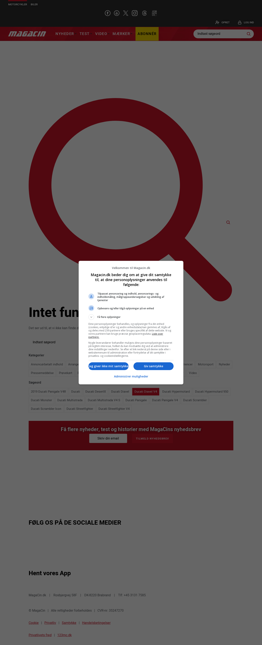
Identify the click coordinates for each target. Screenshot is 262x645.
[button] (131, 317)
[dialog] (131, 322)
